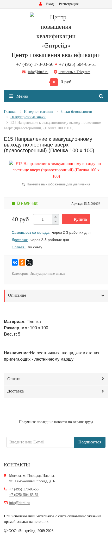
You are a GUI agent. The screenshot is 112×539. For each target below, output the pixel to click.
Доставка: (20, 240)
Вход (50, 4)
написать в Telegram (74, 72)
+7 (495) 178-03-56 (34, 64)
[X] (29, 262)
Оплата (13, 379)
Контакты (17, 464)
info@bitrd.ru (38, 72)
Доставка (15, 391)
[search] (102, 96)
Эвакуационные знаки (47, 274)
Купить (80, 219)
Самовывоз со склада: (31, 232)
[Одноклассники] (22, 262)
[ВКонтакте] (15, 262)
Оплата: (19, 247)
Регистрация (68, 4)
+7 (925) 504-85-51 (77, 64)
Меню (21, 96)
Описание (17, 295)
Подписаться (89, 442)
